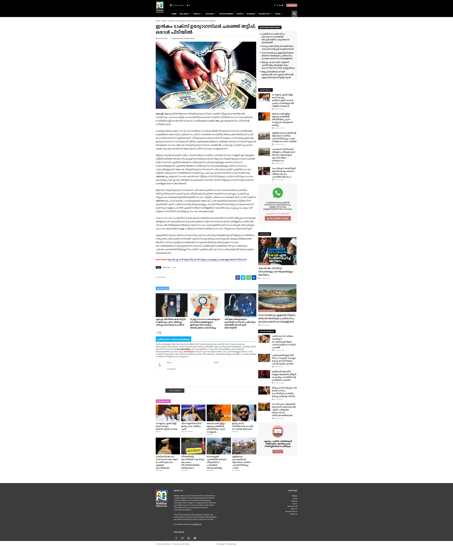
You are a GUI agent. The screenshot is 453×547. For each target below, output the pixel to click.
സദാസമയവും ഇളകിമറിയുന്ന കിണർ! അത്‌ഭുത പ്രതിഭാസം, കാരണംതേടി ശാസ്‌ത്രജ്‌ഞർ (277, 55)
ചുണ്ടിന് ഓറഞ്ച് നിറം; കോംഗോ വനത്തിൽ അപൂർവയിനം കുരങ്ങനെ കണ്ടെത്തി (275, 38)
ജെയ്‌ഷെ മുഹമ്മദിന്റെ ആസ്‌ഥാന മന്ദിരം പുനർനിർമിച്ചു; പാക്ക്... (241, 462)
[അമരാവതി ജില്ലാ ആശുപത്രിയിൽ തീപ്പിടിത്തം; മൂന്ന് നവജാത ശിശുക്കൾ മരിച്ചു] (219, 413)
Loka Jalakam (236, 470)
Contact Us (197, 524)
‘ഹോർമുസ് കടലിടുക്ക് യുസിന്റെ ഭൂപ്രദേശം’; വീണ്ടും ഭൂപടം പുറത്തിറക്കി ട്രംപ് (284, 172)
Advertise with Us (291, 511)
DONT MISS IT (265, 89)
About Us (294, 509)
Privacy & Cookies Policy (180, 544)
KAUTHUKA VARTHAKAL (270, 27)
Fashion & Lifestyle (187, 431)
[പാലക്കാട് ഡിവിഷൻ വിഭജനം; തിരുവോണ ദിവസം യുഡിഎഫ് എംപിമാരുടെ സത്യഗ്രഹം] (264, 152)
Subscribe (291, 5)
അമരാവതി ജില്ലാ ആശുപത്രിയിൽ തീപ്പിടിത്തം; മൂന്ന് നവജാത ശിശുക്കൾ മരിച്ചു (282, 119)
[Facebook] (274, 5)
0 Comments (161, 277)
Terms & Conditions (163, 544)
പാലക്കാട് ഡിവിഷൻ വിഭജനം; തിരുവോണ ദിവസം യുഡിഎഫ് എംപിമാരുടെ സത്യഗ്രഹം (283, 155)
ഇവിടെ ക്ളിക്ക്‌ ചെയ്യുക (278, 218)
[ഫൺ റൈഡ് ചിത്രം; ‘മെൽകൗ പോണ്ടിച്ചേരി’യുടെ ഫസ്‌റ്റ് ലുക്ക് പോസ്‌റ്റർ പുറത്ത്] (264, 339)
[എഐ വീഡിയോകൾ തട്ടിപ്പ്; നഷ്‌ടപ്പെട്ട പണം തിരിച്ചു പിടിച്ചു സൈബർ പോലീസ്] (172, 305)
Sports (240, 14)
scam (174, 267)
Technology (264, 14)
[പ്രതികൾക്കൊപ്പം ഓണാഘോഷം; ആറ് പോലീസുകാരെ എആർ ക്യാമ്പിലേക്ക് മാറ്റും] (168, 446)
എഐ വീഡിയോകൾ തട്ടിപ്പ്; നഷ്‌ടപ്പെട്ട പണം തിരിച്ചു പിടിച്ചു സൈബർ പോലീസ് (171, 322)
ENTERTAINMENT (267, 331)
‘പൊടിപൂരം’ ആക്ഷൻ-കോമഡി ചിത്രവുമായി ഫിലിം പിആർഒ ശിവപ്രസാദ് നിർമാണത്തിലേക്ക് (284, 409)
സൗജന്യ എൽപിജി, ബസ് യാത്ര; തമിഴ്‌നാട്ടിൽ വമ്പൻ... (167, 426)
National (210, 14)
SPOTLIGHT (265, 234)
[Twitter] (282, 5)
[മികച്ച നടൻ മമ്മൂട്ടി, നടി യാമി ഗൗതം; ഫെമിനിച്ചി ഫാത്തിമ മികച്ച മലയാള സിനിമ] (264, 390)
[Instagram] (277, 5)
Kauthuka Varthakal (267, 311)
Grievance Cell (292, 506)
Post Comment (175, 390)
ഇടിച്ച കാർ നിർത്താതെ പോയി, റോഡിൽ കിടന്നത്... (243, 426)
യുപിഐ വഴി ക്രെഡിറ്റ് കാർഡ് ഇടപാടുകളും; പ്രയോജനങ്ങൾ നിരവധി (207, 259)
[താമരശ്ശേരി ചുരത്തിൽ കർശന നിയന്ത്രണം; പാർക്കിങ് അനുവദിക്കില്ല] (219, 446)
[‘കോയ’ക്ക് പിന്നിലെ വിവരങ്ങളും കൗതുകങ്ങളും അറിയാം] (277, 251)
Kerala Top (235, 431)
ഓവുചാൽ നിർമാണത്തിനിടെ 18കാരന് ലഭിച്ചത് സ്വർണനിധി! (277, 48)
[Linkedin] (280, 5)
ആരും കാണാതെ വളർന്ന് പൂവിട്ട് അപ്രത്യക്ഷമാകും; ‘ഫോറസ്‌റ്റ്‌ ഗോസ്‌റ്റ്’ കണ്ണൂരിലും (278, 65)
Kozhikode (210, 470)
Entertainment (226, 14)
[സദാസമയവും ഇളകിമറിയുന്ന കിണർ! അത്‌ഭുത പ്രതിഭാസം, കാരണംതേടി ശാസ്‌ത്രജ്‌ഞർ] (277, 298)
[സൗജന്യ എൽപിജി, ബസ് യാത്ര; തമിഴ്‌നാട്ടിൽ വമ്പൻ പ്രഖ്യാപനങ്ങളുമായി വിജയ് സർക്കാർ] (168, 413)
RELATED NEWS (162, 288)
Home (174, 14)
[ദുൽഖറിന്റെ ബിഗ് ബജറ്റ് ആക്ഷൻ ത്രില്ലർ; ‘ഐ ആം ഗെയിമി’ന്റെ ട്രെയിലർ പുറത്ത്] (264, 374)
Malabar (184, 14)
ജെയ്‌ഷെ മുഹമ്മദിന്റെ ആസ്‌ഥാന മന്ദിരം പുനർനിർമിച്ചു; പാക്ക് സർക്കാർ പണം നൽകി (284, 137)
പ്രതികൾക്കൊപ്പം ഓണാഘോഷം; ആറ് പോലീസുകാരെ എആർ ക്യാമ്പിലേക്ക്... (167, 462)
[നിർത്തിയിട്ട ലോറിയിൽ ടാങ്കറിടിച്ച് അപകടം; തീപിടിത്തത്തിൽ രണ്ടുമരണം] (193, 446)
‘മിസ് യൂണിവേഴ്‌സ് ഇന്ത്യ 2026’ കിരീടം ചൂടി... (191, 426)
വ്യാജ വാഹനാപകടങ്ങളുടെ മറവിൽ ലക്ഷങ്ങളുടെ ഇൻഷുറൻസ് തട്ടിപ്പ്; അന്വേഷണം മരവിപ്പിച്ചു (205, 323)
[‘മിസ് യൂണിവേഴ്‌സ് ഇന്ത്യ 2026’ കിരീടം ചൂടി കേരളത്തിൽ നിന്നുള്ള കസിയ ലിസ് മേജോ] (193, 413)
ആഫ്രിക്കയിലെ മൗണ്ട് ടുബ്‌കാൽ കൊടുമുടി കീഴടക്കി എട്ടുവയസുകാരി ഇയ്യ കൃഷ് (277, 74)
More (277, 14)
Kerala (196, 14)
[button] (294, 14)
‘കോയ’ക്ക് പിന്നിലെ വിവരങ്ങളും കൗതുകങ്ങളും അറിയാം (275, 271)
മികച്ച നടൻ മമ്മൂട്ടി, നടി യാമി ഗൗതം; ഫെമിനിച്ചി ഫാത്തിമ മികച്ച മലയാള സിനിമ (284, 392)
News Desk (179, 38)
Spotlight (263, 264)
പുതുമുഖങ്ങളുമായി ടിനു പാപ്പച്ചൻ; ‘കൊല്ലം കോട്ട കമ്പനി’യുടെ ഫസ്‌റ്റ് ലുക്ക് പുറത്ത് (284, 359)
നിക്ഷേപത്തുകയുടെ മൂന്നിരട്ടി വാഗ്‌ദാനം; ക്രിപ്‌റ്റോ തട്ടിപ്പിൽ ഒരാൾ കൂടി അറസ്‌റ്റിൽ (240, 323)
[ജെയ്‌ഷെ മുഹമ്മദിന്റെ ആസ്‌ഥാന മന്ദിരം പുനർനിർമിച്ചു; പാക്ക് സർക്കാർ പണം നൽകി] (244, 446)
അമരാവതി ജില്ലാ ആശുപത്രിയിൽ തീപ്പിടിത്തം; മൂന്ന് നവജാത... (216, 427)
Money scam (166, 267)
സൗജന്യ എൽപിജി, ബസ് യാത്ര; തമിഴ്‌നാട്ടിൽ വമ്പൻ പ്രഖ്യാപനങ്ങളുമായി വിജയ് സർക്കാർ (283, 100)
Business (251, 14)
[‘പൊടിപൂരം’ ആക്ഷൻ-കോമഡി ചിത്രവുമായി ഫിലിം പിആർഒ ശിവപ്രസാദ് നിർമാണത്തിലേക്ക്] (264, 407)
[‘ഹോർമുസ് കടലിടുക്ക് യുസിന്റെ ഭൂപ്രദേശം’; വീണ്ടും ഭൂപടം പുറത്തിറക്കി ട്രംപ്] (264, 171)
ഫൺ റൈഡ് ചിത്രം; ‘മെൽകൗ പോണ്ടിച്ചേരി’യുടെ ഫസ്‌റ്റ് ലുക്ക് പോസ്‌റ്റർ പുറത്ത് (284, 342)
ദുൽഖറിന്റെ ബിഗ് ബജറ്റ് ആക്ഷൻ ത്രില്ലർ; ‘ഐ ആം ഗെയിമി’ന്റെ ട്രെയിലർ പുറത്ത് (284, 376)
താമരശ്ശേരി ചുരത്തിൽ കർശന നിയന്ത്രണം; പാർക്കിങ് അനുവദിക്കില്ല (217, 462)
